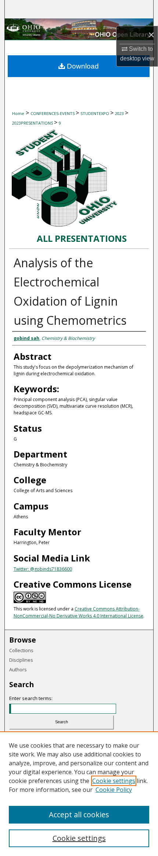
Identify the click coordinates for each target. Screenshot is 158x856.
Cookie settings (113, 781)
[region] (79, 793)
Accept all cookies (79, 815)
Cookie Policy (114, 790)
